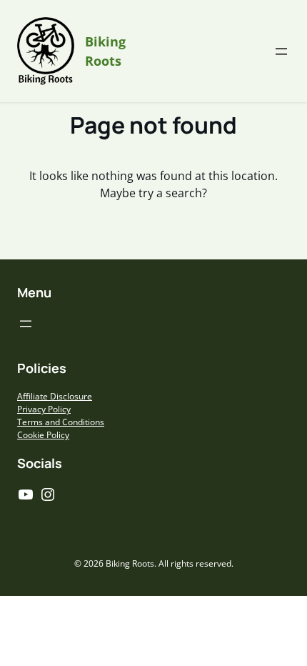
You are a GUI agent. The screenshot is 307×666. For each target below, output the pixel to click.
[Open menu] (281, 51)
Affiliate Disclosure (54, 396)
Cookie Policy (43, 435)
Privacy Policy (44, 409)
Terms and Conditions (60, 422)
